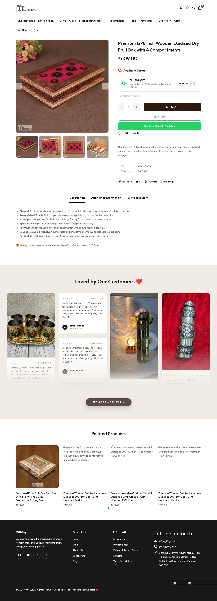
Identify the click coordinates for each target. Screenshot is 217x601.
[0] (199, 8)
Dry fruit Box (144, 171)
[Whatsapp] (45, 555)
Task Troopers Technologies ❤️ (82, 589)
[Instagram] (37, 555)
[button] (31, 325)
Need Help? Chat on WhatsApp (159, 126)
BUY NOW (159, 117)
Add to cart (172, 107)
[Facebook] (19, 555)
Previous (19, 86)
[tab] (77, 198)
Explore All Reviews (107, 402)
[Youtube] (28, 555)
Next (105, 86)
